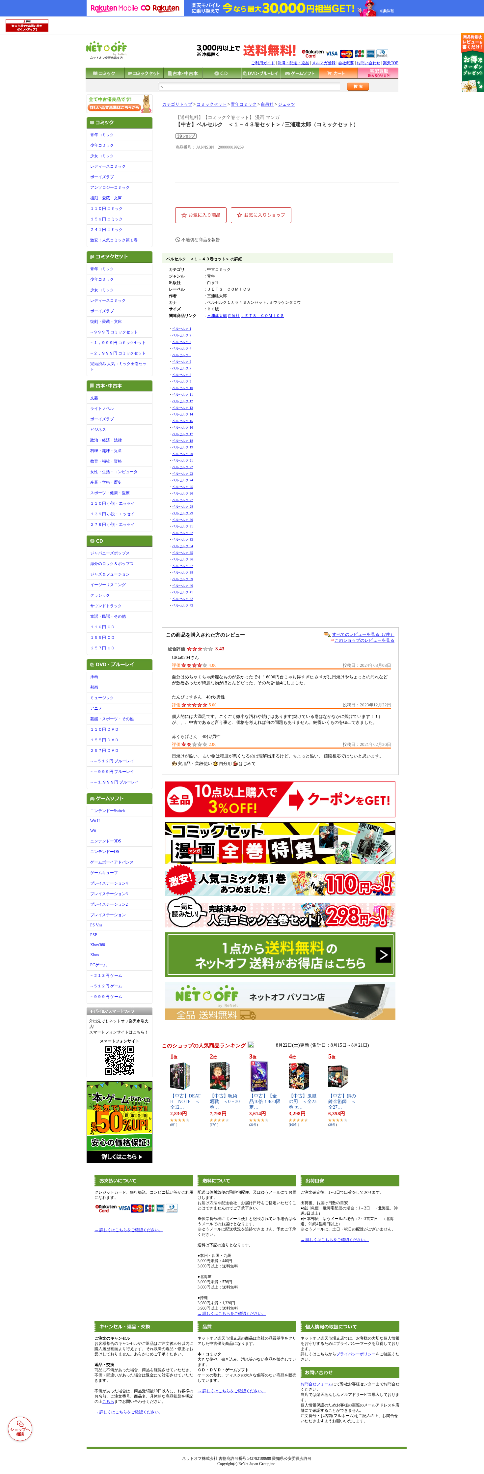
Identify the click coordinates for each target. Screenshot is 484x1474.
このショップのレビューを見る (364, 640)
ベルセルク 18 (182, 440)
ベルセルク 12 (182, 401)
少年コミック (102, 145)
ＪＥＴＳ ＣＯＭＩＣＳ (262, 315)
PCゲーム (98, 965)
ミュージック (102, 697)
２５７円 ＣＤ (102, 648)
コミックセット (212, 104)
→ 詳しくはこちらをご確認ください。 (128, 1230)
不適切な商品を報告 (200, 239)
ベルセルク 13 (182, 408)
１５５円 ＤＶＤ (104, 740)
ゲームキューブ (104, 872)
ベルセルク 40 (182, 585)
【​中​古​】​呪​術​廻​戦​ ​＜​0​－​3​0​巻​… (225, 1101)
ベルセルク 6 (181, 361)
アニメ (96, 708)
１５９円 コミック (106, 219)
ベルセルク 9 (181, 381)
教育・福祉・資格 (106, 461)
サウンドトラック (106, 606)
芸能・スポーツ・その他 (112, 719)
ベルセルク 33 (182, 539)
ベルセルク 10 (182, 388)
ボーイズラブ (102, 177)
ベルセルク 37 (182, 566)
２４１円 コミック (106, 229)
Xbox (94, 954)
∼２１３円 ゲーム (106, 975)
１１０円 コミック (106, 208)
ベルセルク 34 (182, 546)
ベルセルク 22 (182, 467)
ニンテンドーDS (104, 851)
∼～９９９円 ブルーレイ (112, 771)
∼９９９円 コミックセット (114, 332)
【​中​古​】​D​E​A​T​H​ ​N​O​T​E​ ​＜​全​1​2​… (185, 1101)
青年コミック (102, 134)
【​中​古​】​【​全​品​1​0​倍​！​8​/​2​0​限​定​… (265, 1101)
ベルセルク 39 (182, 579)
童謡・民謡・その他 (108, 616)
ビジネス (98, 429)
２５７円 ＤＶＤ (104, 750)
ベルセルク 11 (182, 394)
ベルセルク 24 (182, 480)
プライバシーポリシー (356, 1354)
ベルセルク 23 (182, 473)
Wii (93, 831)
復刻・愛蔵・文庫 (106, 198)
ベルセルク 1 (181, 328)
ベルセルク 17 (182, 434)
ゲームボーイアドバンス (112, 862)
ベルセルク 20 (182, 454)
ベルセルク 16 (182, 427)
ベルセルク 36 (182, 559)
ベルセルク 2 (181, 335)
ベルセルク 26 (182, 493)
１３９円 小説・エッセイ (112, 514)
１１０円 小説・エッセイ (112, 503)
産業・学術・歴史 (106, 482)
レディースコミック (108, 166)
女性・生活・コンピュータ (114, 471)
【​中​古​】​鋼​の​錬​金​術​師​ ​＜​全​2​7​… (342, 1101)
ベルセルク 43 (182, 605)
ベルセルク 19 (182, 447)
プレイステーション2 (109, 904)
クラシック (100, 595)
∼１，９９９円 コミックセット (118, 342)
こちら (108, 1401)
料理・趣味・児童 (106, 450)
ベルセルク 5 (181, 355)
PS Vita (96, 925)
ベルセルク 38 (182, 572)
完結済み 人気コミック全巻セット (118, 366)
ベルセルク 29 (182, 513)
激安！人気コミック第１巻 (114, 240)
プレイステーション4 (109, 883)
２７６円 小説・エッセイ (112, 524)
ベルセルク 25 (182, 487)
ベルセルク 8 (181, 375)
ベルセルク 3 (181, 342)
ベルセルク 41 (182, 592)
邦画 (94, 687)
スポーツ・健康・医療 (110, 493)
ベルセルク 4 (181, 348)
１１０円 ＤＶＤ (104, 729)
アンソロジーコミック (110, 187)
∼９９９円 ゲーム (106, 996)
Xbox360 (97, 945)
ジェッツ (286, 104)
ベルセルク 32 (182, 533)
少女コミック (102, 156)
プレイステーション (108, 915)
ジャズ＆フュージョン (110, 574)
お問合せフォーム (316, 1384)
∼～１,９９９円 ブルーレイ (114, 782)
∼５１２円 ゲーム (106, 986)
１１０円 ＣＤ (102, 627)
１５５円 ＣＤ (102, 637)
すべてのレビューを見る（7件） (363, 634)
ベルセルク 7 (181, 368)
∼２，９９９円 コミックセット (118, 353)
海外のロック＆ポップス (112, 563)
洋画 (94, 676)
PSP (93, 935)
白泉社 (267, 104)
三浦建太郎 (217, 315)
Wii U (95, 821)
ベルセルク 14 (182, 414)
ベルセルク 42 (182, 599)
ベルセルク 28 (182, 506)
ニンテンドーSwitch (107, 810)
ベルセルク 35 (182, 552)
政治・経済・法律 (106, 440)
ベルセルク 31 (182, 526)
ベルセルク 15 (182, 421)
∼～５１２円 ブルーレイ (112, 761)
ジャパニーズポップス (110, 553)
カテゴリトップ (177, 104)
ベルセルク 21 (182, 460)
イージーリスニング (108, 584)
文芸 (94, 398)
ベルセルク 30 (182, 520)
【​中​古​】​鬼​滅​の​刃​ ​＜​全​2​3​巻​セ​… (302, 1101)
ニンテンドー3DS (105, 841)
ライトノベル (102, 408)
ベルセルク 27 (182, 500)
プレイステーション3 (109, 894)
